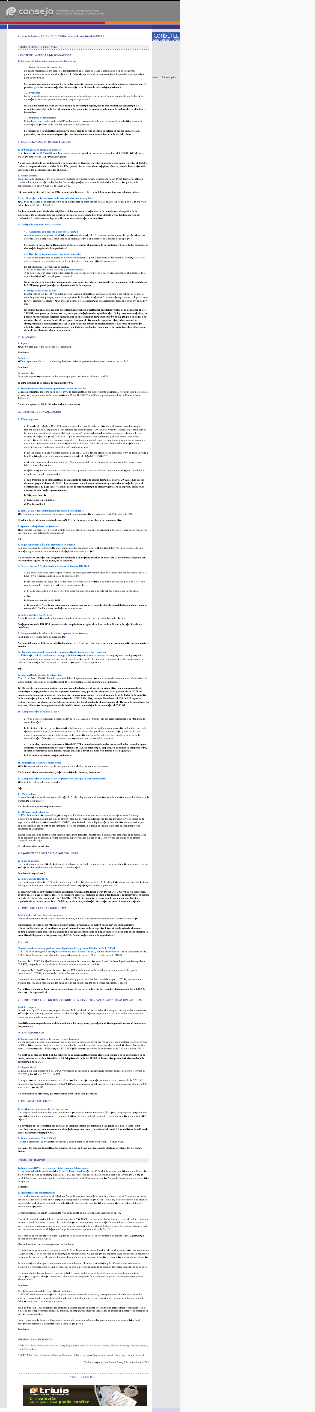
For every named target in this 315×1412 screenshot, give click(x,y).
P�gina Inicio (89, 1377)
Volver (73, 1377)
